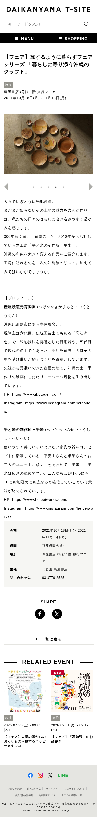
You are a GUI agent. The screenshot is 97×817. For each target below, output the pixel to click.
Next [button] (93, 187)
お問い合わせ (15, 788)
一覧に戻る (51, 639)
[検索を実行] (85, 26)
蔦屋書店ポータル (47, 795)
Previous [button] (4, 187)
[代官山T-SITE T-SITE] (48, 8)
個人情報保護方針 (24, 795)
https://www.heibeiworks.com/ (40, 499)
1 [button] (33, 187)
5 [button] (63, 187)
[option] (48, 144)
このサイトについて (74, 788)
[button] (24, 38)
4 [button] (55, 187)
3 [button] (48, 187)
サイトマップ (52, 788)
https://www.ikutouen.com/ (36, 394)
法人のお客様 (34, 788)
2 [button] (41, 187)
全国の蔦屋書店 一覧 (71, 795)
